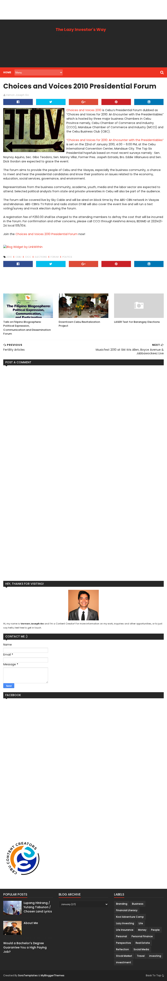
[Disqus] (83, 419)
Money (142, 930)
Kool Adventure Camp (130, 917)
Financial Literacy (126, 910)
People (155, 930)
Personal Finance (142, 936)
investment (123, 962)
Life (141, 923)
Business (137, 903)
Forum (55, 256)
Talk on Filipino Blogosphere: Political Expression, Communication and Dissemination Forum (27, 328)
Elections (41, 256)
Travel (141, 956)
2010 (9, 256)
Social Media (141, 949)
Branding (121, 903)
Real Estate (143, 943)
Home (7, 72)
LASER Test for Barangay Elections (137, 322)
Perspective (123, 943)
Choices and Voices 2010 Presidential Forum (46, 234)
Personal (121, 936)
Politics (67, 256)
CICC (28, 256)
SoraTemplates (28, 975)
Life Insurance (124, 930)
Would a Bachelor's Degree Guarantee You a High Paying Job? (25, 947)
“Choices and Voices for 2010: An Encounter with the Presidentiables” (115, 140)
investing (155, 956)
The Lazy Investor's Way (81, 29)
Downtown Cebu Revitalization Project (79, 324)
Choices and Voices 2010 (83, 110)
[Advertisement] (74, 9)
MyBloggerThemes (52, 975)
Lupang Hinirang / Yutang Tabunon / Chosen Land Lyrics (38, 907)
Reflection (122, 949)
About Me (31, 923)
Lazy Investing (125, 923)
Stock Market (124, 956)
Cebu (18, 256)
